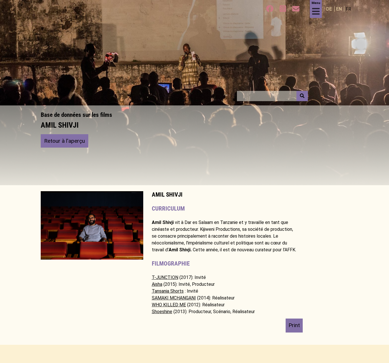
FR (348, 9)
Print (294, 325)
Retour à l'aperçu (64, 141)
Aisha (157, 284)
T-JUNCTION (165, 277)
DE (329, 9)
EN (339, 9)
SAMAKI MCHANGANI (174, 298)
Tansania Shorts (168, 291)
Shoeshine (162, 311)
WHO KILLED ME (169, 304)
